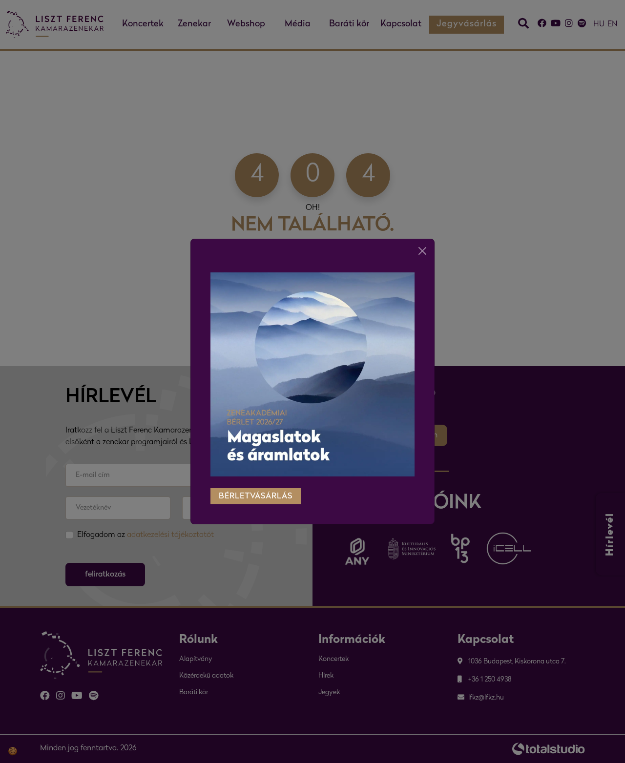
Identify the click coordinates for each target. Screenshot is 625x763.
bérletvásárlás (255, 496)
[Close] (422, 251)
